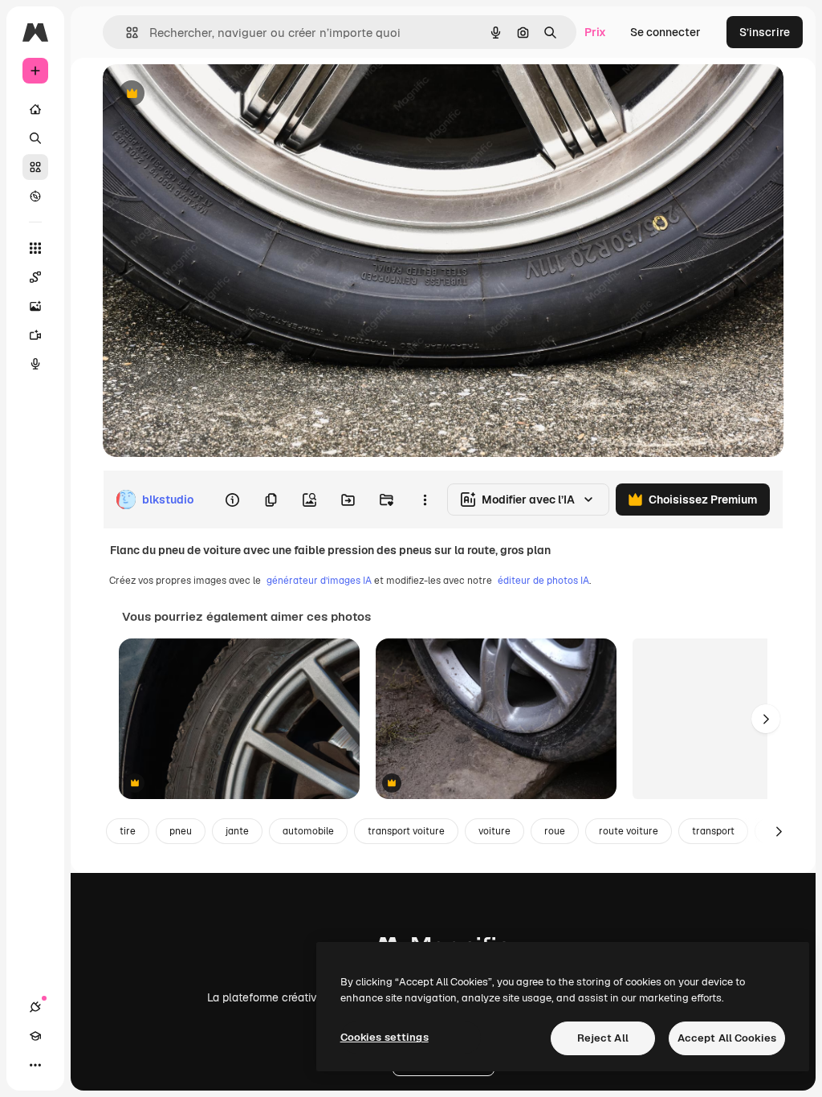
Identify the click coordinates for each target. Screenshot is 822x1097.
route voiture (628, 831)
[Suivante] (765, 718)
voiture (494, 831)
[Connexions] (35, 1007)
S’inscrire (764, 32)
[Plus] (35, 1065)
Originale (208, 94)
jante (237, 831)
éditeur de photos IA (543, 580)
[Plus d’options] (425, 499)
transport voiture (406, 831)
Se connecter (665, 32)
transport (713, 831)
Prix (595, 32)
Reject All (603, 1038)
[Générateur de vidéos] (35, 335)
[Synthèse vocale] (35, 364)
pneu (180, 831)
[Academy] (35, 1036)
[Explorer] (35, 196)
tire (128, 831)
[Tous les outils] (35, 248)
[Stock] (35, 167)
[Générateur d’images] (35, 306)
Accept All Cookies (727, 1038)
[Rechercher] (35, 138)
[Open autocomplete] (126, 33)
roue (554, 831)
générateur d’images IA (319, 580)
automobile (308, 831)
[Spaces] (35, 277)
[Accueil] (35, 109)
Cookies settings (384, 1037)
